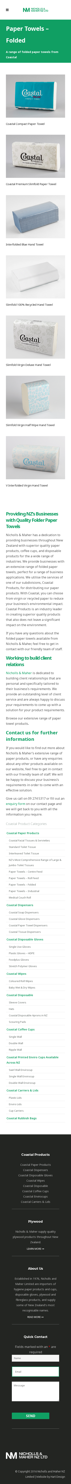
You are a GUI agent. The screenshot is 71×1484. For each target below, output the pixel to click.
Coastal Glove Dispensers (24, 919)
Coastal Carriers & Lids (22, 1090)
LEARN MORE (34, 1248)
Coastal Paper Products (23, 833)
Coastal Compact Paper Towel (25, 124)
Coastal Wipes (16, 974)
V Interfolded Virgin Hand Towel (27, 485)
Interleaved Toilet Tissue (24, 853)
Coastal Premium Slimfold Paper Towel (31, 184)
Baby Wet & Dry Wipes (22, 987)
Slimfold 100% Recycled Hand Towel (29, 304)
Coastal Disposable (20, 995)
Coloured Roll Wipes (21, 981)
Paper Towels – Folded (22, 884)
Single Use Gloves (20, 946)
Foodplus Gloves (19, 959)
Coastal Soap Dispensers (24, 912)
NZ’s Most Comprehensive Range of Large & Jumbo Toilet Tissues (35, 862)
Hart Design (58, 1476)
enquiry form (15, 804)
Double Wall (16, 1043)
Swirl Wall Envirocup (21, 1070)
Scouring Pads (17, 1022)
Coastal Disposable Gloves (25, 939)
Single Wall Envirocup (21, 1076)
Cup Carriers (16, 1110)
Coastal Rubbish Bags (21, 1118)
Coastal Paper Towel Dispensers (28, 925)
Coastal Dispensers (20, 905)
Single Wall (15, 1036)
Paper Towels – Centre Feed (25, 871)
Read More (34, 1317)
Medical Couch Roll (20, 897)
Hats (11, 1009)
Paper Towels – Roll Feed (24, 878)
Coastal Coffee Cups (21, 1029)
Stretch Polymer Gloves (23, 966)
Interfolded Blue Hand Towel (24, 244)
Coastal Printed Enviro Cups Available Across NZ (33, 1059)
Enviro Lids (15, 1104)
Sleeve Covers (17, 1002)
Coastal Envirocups (35, 1196)
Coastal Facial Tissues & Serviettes (29, 840)
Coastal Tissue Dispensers (25, 932)
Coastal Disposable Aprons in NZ (28, 1015)
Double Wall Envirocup (22, 1083)
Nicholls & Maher (19, 673)
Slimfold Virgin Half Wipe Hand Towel (30, 425)
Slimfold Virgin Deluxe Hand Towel (28, 365)
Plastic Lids (15, 1097)
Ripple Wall (15, 1049)
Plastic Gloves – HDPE (22, 953)
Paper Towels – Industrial (24, 891)
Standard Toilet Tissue (22, 847)
